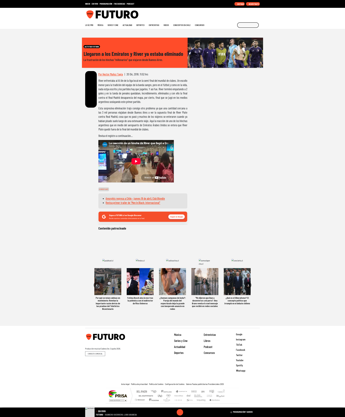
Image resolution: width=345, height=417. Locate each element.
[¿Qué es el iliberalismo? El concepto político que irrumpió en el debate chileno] (237, 281)
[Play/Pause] (180, 412)
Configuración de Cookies (174, 384)
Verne (204, 395)
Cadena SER (194, 391)
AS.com (202, 391)
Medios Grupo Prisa (117, 400)
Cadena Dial (212, 395)
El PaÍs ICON (177, 403)
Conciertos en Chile (182, 25)
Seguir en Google (176, 217)
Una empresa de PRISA (117, 394)
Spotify (239, 365)
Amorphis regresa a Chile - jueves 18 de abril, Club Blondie (135, 198)
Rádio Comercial (225, 403)
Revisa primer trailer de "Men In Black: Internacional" (133, 202)
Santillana (167, 391)
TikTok (238, 344)
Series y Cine (113, 25)
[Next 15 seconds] (186, 412)
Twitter (239, 355)
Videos (166, 25)
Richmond (140, 403)
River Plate (104, 189)
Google (238, 334)
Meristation (213, 403)
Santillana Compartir (181, 391)
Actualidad (127, 25)
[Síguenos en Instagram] (232, 13)
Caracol (221, 391)
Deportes (140, 25)
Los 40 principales (155, 391)
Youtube (239, 360)
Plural (166, 403)
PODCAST (130, 3)
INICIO (87, 3)
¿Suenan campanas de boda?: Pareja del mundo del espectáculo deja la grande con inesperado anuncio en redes (172, 303)
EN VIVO (95, 3)
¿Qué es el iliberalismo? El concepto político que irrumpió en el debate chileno (237, 300)
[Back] (167, 412)
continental (188, 395)
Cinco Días (178, 395)
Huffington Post (145, 395)
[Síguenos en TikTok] (237, 13)
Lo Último (89, 25)
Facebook (240, 349)
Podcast (208, 346)
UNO (160, 395)
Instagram (240, 339)
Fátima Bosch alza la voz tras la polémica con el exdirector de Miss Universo (140, 300)
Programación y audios (242, 412)
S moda (188, 403)
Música (100, 25)
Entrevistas (154, 25)
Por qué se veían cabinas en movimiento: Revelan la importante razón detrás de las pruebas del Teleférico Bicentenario (108, 303)
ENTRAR (240, 4)
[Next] (193, 412)
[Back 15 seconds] (173, 412)
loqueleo (200, 403)
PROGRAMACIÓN (106, 3)
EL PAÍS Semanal (196, 395)
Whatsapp (240, 370)
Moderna (153, 403)
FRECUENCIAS (119, 3)
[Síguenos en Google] (228, 13)
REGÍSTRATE (253, 4)
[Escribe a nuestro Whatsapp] (258, 13)
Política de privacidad (139, 384)
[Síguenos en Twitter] (245, 13)
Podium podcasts (140, 399)
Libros (207, 340)
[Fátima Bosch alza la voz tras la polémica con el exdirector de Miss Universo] (140, 281)
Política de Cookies (156, 384)
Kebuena (221, 395)
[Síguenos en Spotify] (254, 13)
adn (211, 391)
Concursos (199, 25)
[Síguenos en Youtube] (250, 13)
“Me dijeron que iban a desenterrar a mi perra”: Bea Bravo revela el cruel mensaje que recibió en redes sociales (205, 301)
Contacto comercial (95, 354)
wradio (168, 395)
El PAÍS (142, 391)
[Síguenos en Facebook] (241, 13)
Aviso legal (125, 384)
